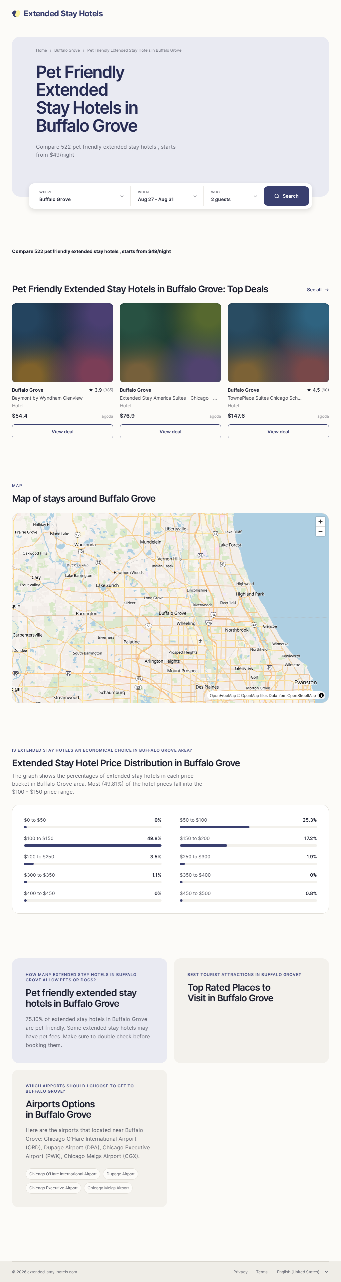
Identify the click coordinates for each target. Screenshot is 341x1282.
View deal (63, 431)
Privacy (240, 1271)
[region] (170, 608)
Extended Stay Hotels (63, 13)
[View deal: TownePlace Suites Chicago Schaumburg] (278, 342)
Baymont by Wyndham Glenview (47, 398)
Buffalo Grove (67, 50)
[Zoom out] (320, 531)
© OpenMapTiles (252, 695)
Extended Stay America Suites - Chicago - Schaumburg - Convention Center (203, 398)
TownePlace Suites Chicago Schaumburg (272, 398)
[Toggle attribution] (321, 695)
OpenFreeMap (223, 695)
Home (41, 50)
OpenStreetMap (301, 695)
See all (318, 289)
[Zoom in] (320, 521)
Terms (261, 1271)
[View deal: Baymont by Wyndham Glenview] (62, 342)
